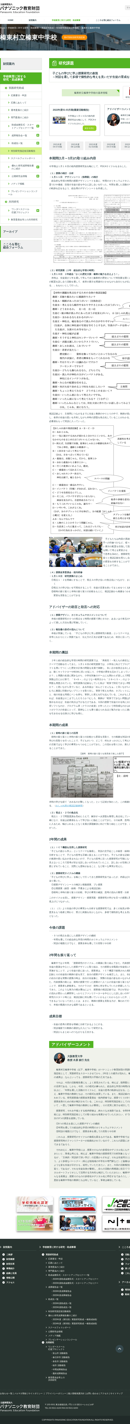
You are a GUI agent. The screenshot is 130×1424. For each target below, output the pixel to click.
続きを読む (89, 128)
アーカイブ (10, 231)
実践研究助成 (47, 28)
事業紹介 (10, 1268)
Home (2, 28)
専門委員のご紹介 (20, 117)
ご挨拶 (9, 1254)
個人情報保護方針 (76, 1393)
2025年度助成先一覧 (62, 1307)
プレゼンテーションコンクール (23, 193)
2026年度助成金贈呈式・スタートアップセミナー (75, 1279)
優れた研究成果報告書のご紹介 (23, 167)
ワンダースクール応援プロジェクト (20, 211)
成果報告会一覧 (19, 135)
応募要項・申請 (18, 95)
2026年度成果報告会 (62, 1291)
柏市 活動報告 (59, 1365)
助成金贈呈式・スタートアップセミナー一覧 (23, 126)
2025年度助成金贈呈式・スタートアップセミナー (75, 1283)
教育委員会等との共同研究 (24, 219)
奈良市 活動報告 (60, 1361)
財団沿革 (10, 1264)
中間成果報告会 (60, 1369)
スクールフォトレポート (23, 158)
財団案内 (9, 63)
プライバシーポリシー (56, 1393)
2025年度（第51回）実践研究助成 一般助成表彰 (75, 1319)
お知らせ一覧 (6, 1393)
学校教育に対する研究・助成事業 (23, 28)
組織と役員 (11, 1273)
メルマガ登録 (20, 1393)
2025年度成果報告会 (62, 1295)
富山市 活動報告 (60, 1353)
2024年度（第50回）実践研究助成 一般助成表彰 (75, 1323)
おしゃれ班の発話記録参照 (69, 805)
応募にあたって (18, 102)
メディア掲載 (17, 183)
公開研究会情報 (19, 176)
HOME (10, 20)
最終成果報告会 (60, 1373)
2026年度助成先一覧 (62, 1303)
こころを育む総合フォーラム (13, 246)
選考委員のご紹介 (20, 110)
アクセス (10, 1282)
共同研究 (14, 201)
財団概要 (10, 1259)
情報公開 (10, 1278)
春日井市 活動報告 (61, 1357)
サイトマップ (116, 1393)
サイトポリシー (35, 1393)
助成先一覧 (17, 143)
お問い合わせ (92, 1393)
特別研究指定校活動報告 (67, 28)
